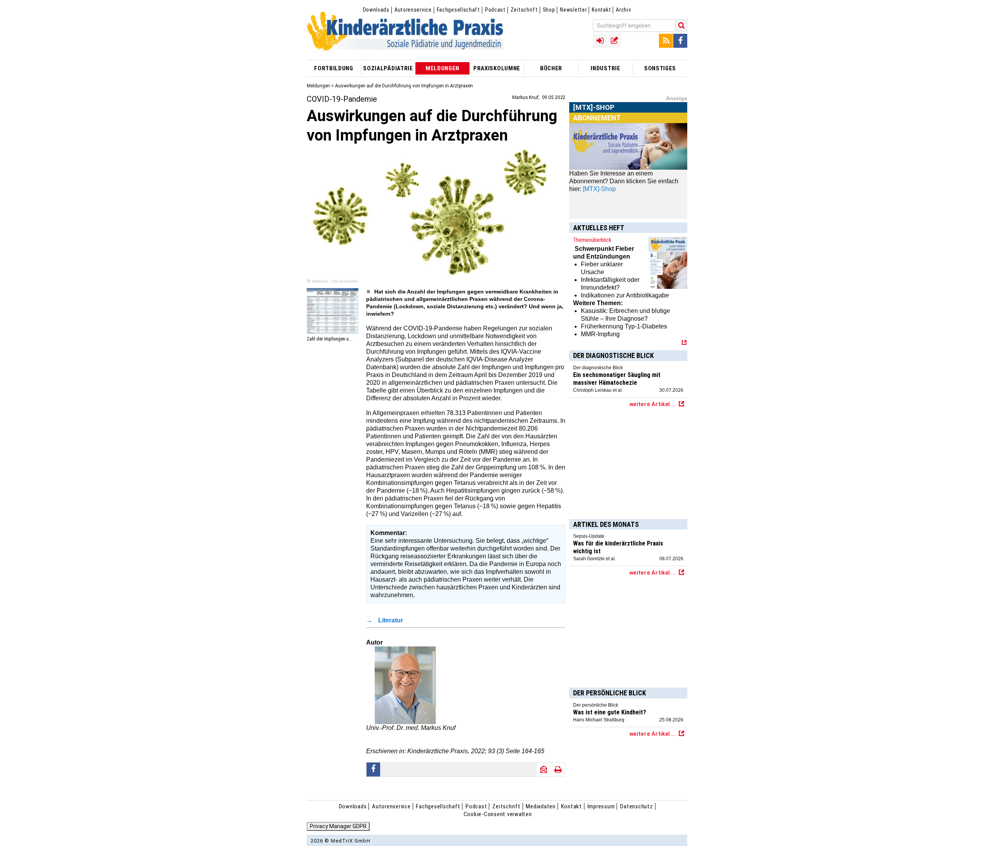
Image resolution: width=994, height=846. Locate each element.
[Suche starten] (681, 25)
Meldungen (318, 86)
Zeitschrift (524, 10)
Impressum (601, 806)
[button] (374, 770)
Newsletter (573, 10)
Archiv (623, 10)
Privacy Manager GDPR (338, 826)
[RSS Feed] (666, 41)
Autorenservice (413, 10)
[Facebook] (680, 41)
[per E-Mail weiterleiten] (544, 770)
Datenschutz (636, 806)
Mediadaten (541, 806)
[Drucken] (558, 770)
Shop (549, 10)
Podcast (495, 10)
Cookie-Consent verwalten (498, 814)
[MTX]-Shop (593, 116)
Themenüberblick (592, 240)
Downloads (376, 10)
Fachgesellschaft (458, 10)
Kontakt (601, 10)
